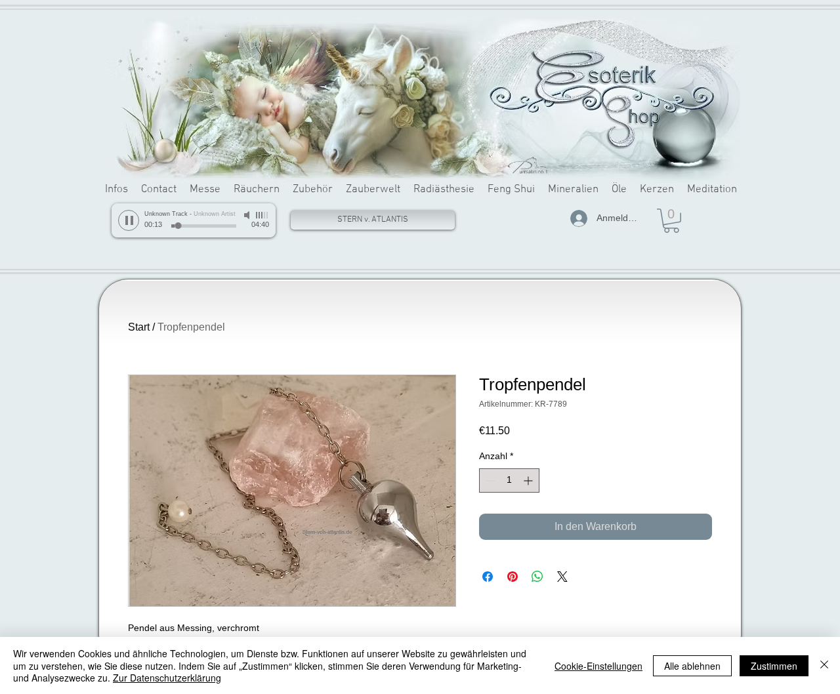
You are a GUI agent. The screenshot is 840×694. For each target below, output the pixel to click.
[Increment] (529, 480)
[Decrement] (489, 480)
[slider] (262, 215)
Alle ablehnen (692, 665)
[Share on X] (562, 576)
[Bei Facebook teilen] (487, 576)
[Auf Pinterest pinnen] (512, 576)
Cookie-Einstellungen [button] (598, 665)
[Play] (128, 220)
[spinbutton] (509, 480)
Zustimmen (774, 665)
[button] (671, 221)
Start (139, 327)
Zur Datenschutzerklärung (167, 677)
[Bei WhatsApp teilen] (537, 576)
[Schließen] (824, 665)
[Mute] (248, 215)
